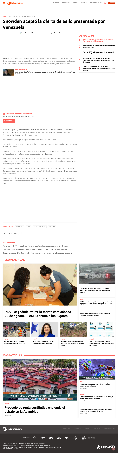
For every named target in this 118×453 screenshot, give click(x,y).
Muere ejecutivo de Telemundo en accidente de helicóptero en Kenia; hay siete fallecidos (35, 249)
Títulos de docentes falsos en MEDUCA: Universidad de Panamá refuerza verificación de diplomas (99, 68)
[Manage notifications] (113, 448)
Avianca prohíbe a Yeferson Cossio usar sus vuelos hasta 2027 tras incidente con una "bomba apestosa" (45, 72)
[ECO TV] (59, 439)
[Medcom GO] (26, 439)
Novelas (84, 3)
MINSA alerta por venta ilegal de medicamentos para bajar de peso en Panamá (102, 343)
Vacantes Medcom (39, 443)
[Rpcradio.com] (67, 439)
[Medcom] (91, 439)
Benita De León (83, 413)
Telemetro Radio (96, 3)
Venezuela (19, 226)
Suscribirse (8, 121)
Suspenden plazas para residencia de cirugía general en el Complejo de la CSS (96, 410)
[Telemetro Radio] (83, 439)
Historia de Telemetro (26, 443)
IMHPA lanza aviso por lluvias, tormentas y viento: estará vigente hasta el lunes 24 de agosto (95, 290)
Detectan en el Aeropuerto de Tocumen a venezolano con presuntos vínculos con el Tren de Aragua (98, 60)
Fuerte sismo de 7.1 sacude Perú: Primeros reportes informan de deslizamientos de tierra (35, 246)
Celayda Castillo (83, 388)
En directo (112, 3)
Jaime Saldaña (83, 401)
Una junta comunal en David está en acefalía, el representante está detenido (96, 397)
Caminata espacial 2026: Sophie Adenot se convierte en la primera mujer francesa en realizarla (37, 253)
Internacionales (14, 16)
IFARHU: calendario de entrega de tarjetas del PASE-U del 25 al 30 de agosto (98, 40)
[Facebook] (5, 233)
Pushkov (52, 226)
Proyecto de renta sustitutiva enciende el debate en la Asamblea (35, 409)
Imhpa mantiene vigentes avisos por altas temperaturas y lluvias (95, 385)
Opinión (75, 3)
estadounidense (40, 226)
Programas (66, 3)
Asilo (28, 226)
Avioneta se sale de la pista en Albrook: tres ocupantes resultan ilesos (73, 343)
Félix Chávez (8, 415)
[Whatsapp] (15, 233)
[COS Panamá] (51, 439)
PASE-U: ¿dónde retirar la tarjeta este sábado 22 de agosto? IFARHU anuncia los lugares (38, 314)
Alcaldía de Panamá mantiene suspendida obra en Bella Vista (15, 342)
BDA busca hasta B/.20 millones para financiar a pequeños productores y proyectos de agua (96, 303)
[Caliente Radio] (75, 439)
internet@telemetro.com (12, 448)
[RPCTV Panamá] (35, 439)
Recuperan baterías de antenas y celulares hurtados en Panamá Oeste (95, 314)
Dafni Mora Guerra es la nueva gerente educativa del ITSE (43, 342)
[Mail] (20, 233)
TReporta (56, 3)
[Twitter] (10, 233)
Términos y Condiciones (10, 443)
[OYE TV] (43, 439)
